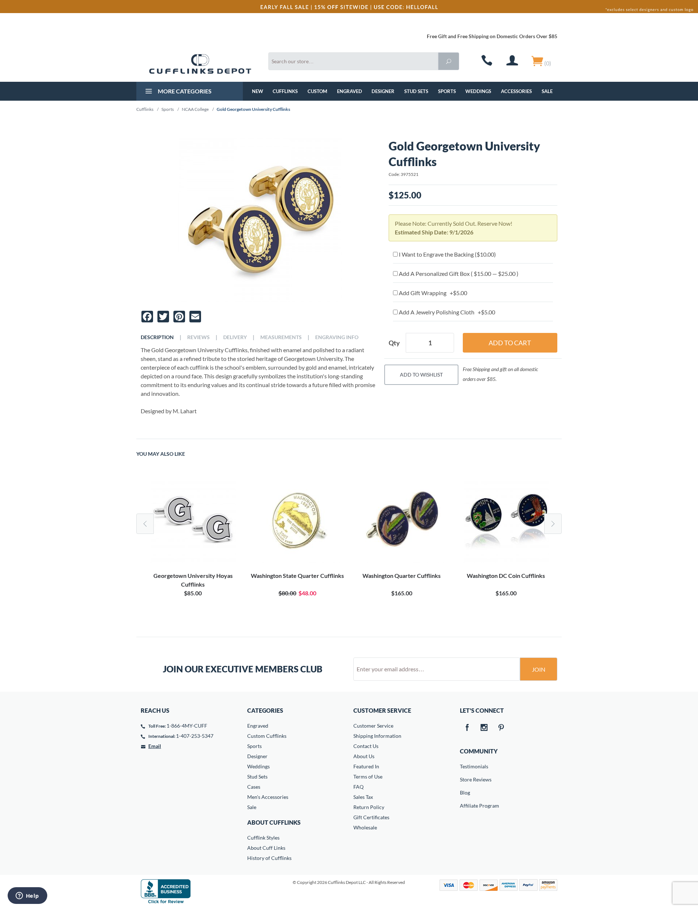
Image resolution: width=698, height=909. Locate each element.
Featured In (366, 766)
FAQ (358, 787)
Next (553, 524)
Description (157, 337)
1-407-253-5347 (194, 736)
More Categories (184, 91)
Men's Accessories (267, 797)
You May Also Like (160, 454)
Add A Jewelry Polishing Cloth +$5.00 (446, 312)
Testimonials (465, 766)
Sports (447, 91)
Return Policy (368, 807)
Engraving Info (336, 337)
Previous (145, 524)
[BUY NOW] (193, 520)
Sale (547, 91)
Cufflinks (285, 91)
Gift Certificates (371, 817)
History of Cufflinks (269, 858)
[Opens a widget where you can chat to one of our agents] (27, 896)
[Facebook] (467, 728)
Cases (253, 787)
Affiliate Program (465, 806)
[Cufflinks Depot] (200, 64)
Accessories (516, 91)
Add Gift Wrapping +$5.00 (432, 292)
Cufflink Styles (263, 837)
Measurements (281, 337)
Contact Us (365, 746)
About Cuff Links (266, 848)
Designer (383, 91)
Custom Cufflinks (266, 736)
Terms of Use (367, 776)
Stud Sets (416, 91)
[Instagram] (484, 728)
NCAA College (195, 109)
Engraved (349, 91)
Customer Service (373, 726)
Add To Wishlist (421, 374)
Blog (465, 792)
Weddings (478, 91)
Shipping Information (377, 736)
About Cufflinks (274, 822)
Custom (317, 91)
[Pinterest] (501, 728)
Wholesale (365, 827)
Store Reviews (465, 779)
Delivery (235, 337)
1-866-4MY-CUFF (187, 726)
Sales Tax (363, 797)
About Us (363, 756)
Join (538, 669)
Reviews (198, 337)
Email (154, 746)
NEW (257, 91)
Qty (394, 343)
